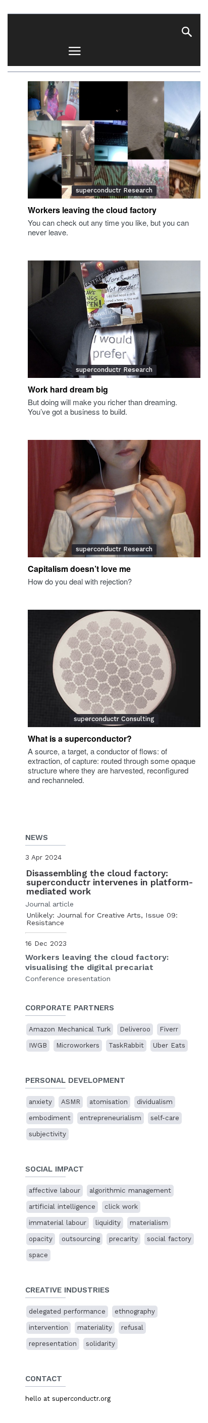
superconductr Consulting (114, 719)
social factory (169, 1239)
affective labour (54, 1190)
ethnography (135, 1311)
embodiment (50, 1118)
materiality (94, 1327)
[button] (186, 31)
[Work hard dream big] (114, 319)
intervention (48, 1327)
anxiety (40, 1102)
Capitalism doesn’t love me (79, 568)
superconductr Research (114, 190)
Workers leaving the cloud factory (92, 210)
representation (53, 1343)
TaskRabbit (126, 1045)
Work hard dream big (68, 389)
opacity (41, 1239)
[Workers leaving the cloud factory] (114, 140)
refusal (132, 1327)
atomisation (108, 1102)
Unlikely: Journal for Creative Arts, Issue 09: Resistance (102, 919)
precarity (123, 1239)
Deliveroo (135, 1029)
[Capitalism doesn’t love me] (114, 498)
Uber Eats (169, 1045)
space (38, 1255)
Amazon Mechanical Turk (70, 1029)
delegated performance (67, 1311)
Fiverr (169, 1029)
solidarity (100, 1343)
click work (121, 1206)
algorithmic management (130, 1190)
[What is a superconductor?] (114, 668)
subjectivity (47, 1134)
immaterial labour (57, 1222)
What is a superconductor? (80, 738)
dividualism (155, 1102)
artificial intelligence (62, 1206)
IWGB (38, 1045)
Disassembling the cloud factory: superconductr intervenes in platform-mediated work (109, 882)
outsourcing (81, 1239)
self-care (164, 1118)
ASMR (70, 1102)
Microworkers (77, 1045)
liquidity (108, 1222)
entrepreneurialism (110, 1118)
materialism (149, 1222)
